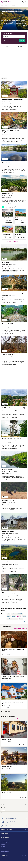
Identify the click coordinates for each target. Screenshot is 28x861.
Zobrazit (22, 40)
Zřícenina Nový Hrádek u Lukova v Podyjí (12, 293)
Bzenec (24, 616)
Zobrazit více (24, 25)
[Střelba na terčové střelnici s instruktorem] (14, 666)
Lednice (8, 616)
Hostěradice (9, 618)
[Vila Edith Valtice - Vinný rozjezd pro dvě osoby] (14, 691)
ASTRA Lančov (18, 234)
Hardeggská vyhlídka (8, 323)
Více (25, 621)
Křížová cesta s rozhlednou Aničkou (11, 438)
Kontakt (3, 844)
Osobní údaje (4, 842)
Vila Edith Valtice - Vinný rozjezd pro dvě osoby (12, 702)
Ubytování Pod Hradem (8, 792)
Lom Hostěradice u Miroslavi (9, 562)
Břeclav (13, 616)
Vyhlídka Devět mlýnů (8, 193)
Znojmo (13, 5)
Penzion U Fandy (6, 234)
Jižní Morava (7, 5)
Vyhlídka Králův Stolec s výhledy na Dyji (12, 99)
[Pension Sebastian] (14, 755)
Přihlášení (3, 846)
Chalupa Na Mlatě (6, 217)
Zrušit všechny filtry (6, 40)
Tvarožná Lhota (19, 613)
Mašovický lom (6, 162)
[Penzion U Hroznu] (14, 729)
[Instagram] (22, 855)
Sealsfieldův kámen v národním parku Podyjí (12, 131)
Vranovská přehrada (7, 469)
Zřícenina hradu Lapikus (8, 354)
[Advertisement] (14, 63)
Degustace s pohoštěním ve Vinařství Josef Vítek (13, 650)
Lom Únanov (5, 262)
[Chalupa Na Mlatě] (7, 213)
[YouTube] (25, 855)
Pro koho (20, 46)
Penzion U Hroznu (6, 739)
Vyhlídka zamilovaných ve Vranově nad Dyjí (13, 408)
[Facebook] (19, 855)
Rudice (20, 618)
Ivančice (15, 618)
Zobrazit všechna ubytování (13, 241)
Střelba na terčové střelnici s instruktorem (13, 676)
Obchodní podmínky (5, 841)
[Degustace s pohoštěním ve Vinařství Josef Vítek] (14, 639)
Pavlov (12, 613)
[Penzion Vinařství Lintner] (20, 213)
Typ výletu (6, 46)
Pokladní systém (5, 851)
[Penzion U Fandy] (7, 229)
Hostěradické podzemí (8, 531)
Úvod (2, 5)
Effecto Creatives (5, 858)
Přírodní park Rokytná (8, 500)
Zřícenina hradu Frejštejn (9, 592)
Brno (8, 613)
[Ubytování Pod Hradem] (14, 782)
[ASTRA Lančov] (20, 229)
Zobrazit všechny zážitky (19, 628)
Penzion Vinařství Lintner (19, 218)
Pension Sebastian (7, 766)
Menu (26, 2)
